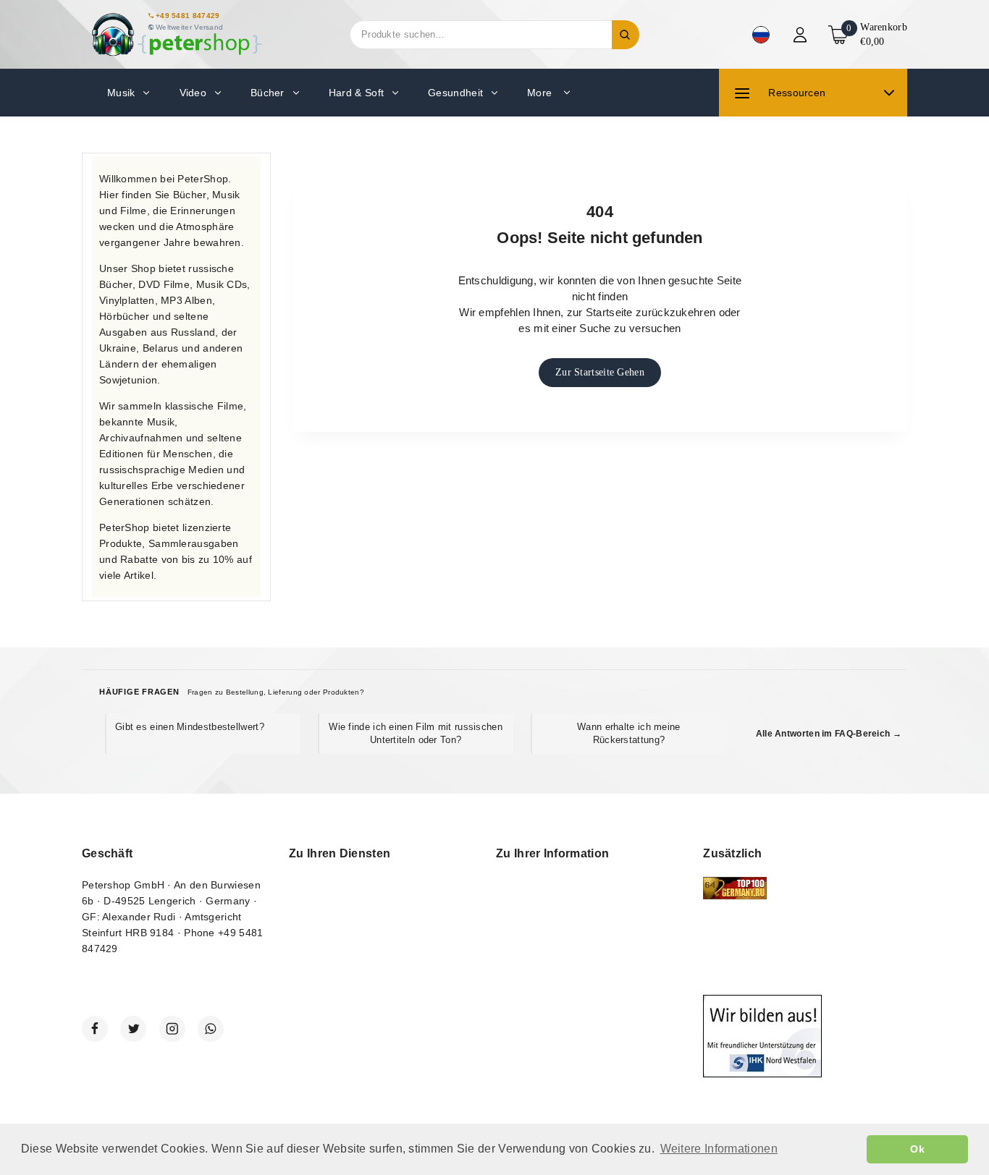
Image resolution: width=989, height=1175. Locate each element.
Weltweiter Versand (189, 27)
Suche (625, 34)
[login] (801, 35)
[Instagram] (172, 1029)
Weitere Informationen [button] (719, 1148)
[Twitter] (133, 1029)
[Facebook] (95, 1029)
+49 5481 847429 (188, 16)
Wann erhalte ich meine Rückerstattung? (629, 733)
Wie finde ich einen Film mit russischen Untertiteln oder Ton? (415, 733)
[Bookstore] (176, 34)
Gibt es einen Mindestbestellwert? (189, 726)
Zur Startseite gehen (599, 372)
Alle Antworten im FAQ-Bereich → (828, 734)
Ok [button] (917, 1149)
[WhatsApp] (211, 1029)
